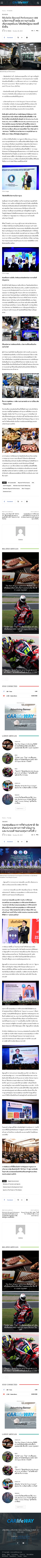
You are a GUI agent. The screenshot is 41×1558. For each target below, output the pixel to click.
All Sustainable (12, 482)
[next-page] (6, 679)
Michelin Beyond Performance (11, 488)
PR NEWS (9, 11)
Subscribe (34, 696)
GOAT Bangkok (7, 485)
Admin (9, 31)
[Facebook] (18, 1543)
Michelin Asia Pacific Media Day (21, 485)
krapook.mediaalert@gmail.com (20, 1538)
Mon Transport (26, 488)
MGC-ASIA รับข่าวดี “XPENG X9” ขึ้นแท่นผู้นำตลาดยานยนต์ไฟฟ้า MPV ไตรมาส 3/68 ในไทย (10, 516)
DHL (33, 482)
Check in (20, 583)
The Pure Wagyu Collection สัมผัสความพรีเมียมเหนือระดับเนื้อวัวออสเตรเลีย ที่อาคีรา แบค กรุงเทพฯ (20, 588)
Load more (20, 808)
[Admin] (3, 30)
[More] (27, 37)
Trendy (17, 795)
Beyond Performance (24, 482)
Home (4, 11)
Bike (20, 624)
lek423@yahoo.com (24, 1536)
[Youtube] (23, 1543)
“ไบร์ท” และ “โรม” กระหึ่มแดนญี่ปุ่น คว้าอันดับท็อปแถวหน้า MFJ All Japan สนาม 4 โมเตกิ (20, 629)
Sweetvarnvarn (7, 491)
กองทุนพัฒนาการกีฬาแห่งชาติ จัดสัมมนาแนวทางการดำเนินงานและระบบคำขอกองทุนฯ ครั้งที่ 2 (30, 516)
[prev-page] (3, 679)
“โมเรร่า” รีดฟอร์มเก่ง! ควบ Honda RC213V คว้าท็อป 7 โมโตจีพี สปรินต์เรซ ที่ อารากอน (26, 773)
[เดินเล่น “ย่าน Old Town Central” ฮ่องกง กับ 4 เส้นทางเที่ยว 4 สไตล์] (7, 785)
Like (36, 691)
